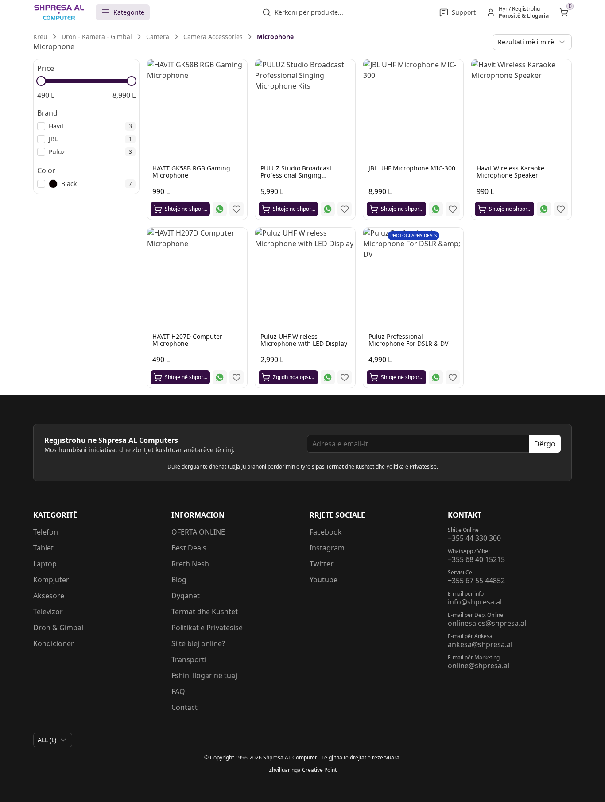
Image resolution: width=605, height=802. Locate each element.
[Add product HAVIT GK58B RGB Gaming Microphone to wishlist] (236, 209)
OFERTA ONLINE (198, 532)
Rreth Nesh (190, 564)
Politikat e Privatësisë (207, 627)
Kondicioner (53, 643)
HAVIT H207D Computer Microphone (187, 340)
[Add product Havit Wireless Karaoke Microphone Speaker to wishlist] (561, 209)
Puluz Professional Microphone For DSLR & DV (408, 340)
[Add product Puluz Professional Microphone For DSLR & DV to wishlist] (453, 377)
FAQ (178, 691)
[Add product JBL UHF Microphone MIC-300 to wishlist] (453, 209)
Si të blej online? (198, 643)
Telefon (45, 532)
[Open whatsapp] (220, 209)
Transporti (188, 659)
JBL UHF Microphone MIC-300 (411, 168)
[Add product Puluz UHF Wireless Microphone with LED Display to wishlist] (344, 377)
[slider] (41, 81)
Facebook (326, 532)
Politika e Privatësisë (411, 466)
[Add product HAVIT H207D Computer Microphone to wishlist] (236, 377)
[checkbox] (41, 126)
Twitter (322, 564)
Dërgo (544, 444)
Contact (184, 707)
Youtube (323, 580)
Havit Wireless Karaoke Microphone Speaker (510, 171)
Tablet (43, 548)
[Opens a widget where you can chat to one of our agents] (544, 751)
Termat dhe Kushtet (350, 466)
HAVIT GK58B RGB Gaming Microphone (191, 171)
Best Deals (188, 548)
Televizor (48, 611)
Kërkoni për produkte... (309, 12)
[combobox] (532, 42)
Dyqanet (185, 596)
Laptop (45, 564)
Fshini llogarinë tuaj (204, 675)
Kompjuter (51, 580)
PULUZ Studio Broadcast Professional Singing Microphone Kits (296, 175)
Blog (178, 580)
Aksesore (48, 596)
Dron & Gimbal (58, 627)
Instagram (327, 548)
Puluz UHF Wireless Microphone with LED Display (303, 340)
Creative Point (319, 770)
